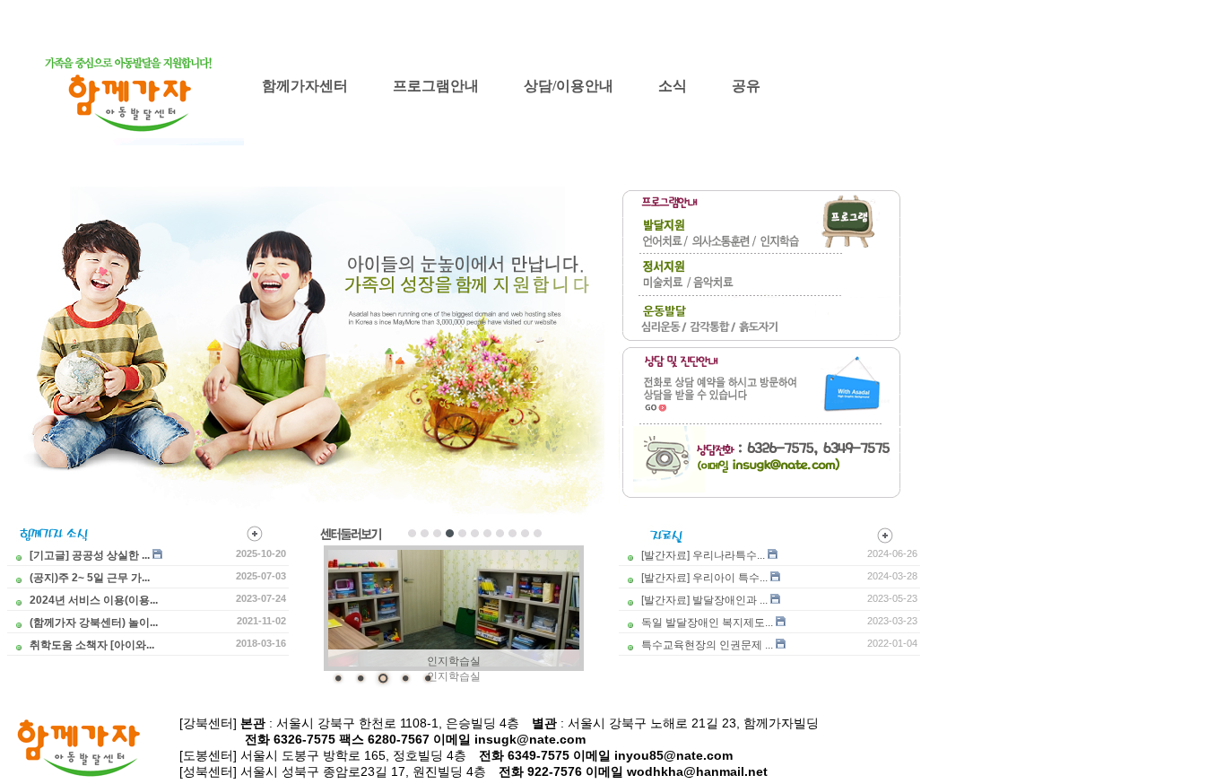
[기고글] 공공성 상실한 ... (90, 555)
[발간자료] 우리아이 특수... (704, 577)
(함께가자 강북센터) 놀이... (94, 622)
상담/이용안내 (568, 85)
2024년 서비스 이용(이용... (94, 600)
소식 (672, 85)
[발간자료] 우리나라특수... (703, 555)
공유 (746, 85)
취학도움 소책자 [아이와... (92, 645)
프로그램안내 (436, 85)
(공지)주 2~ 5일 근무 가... (90, 577)
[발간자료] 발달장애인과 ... (704, 600)
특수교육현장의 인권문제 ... (707, 645)
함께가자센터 (305, 85)
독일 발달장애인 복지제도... (707, 622)
